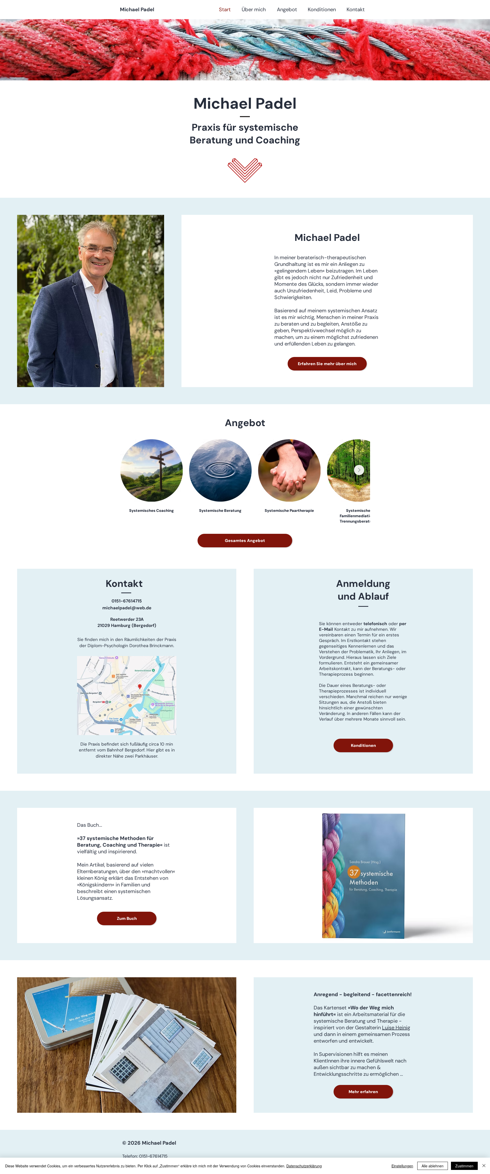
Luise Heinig (396, 1027)
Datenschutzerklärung (304, 1165)
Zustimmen (464, 1165)
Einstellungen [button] (402, 1165)
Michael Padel (137, 9)
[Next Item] (359, 470)
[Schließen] (484, 1166)
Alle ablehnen (433, 1165)
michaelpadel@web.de (126, 608)
